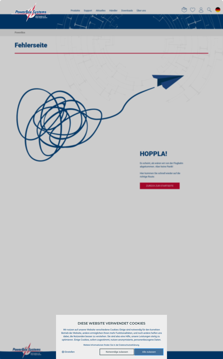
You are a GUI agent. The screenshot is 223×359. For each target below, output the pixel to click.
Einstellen (69, 351)
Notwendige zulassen (117, 351)
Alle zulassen (149, 351)
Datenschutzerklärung (129, 345)
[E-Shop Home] (30, 7)
